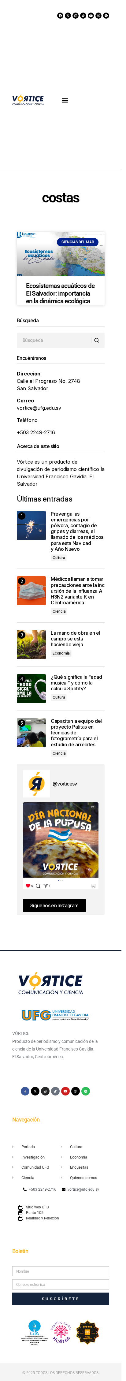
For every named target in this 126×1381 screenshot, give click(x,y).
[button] (65, 100)
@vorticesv (65, 784)
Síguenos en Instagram (54, 905)
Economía (61, 653)
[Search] (97, 340)
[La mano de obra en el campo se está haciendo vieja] (31, 644)
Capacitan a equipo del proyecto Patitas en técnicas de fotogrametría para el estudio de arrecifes (76, 733)
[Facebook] (60, 16)
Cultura (59, 557)
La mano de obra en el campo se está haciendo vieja (75, 639)
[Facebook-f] (25, 1091)
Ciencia (59, 611)
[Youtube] (91, 16)
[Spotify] (106, 16)
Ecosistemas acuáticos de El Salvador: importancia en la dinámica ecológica (60, 293)
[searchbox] (54, 340)
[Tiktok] (83, 16)
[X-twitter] (68, 16)
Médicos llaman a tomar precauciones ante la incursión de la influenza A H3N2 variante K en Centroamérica (77, 591)
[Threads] (98, 16)
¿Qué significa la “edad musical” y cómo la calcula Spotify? (76, 683)
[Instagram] (75, 16)
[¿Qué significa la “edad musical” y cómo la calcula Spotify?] (31, 688)
